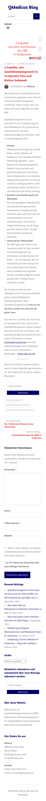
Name (7, 510)
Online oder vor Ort (26, 353)
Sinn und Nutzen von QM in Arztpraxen (20, 409)
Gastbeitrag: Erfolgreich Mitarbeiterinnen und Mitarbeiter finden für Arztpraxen (22, 631)
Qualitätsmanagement (26, 63)
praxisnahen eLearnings (15, 342)
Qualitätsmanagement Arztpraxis (18, 404)
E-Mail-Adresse (12, 523)
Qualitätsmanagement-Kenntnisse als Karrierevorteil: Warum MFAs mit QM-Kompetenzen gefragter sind (21, 593)
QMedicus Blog (23, 7)
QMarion (31, 86)
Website (8, 535)
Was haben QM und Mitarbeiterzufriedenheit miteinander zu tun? (23, 609)
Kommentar (10, 469)
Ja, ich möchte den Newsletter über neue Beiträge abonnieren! (21, 564)
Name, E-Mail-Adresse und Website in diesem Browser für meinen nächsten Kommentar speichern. (22, 551)
